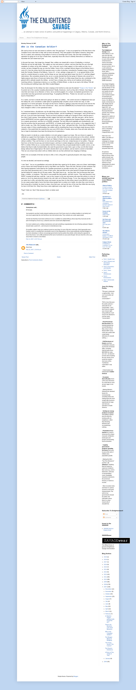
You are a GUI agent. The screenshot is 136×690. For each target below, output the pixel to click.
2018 (105, 559)
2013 (105, 572)
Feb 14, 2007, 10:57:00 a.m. (34, 239)
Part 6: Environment (107, 276)
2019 (105, 557)
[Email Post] (48, 198)
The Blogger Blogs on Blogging (108, 638)
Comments (107, 517)
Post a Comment (28, 253)
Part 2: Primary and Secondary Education (109, 263)
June (107, 604)
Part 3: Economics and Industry (109, 267)
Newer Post (25, 257)
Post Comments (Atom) (35, 260)
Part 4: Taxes (107, 270)
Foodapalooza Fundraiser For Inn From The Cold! (107, 245)
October (107, 594)
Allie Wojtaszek (30, 244)
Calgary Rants (107, 242)
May (106, 606)
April (106, 609)
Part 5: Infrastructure (107, 273)
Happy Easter (106, 214)
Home (22, 37)
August (107, 599)
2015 (105, 567)
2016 (105, 564)
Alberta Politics (107, 185)
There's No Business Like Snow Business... (109, 627)
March (107, 611)
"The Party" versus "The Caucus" (109, 644)
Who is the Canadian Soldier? (39, 47)
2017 (105, 562)
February (108, 614)
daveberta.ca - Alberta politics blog (107, 198)
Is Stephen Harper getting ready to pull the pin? (109, 619)
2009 (105, 582)
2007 (105, 587)
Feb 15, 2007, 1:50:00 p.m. (33, 249)
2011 (105, 577)
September (108, 596)
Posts (106, 514)
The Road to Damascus (109, 649)
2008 (105, 584)
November (108, 591)
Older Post (92, 257)
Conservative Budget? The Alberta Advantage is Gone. (108, 235)
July (106, 601)
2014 (105, 569)
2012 (105, 574)
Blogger (76, 676)
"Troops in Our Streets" (86, 88)
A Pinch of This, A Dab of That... (109, 654)
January (107, 658)
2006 (105, 661)
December (108, 589)
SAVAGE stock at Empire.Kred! (108, 529)
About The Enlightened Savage (37, 37)
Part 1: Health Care (109, 259)
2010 (105, 579)
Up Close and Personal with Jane (107, 221)
